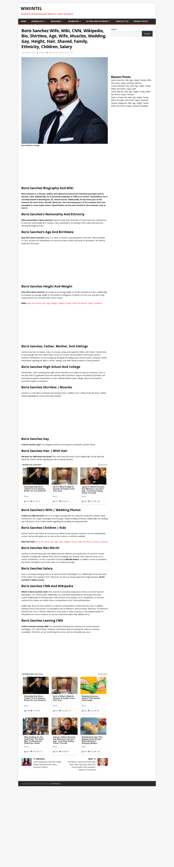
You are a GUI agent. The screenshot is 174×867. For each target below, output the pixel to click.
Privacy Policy (141, 21)
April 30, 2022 (30, 52)
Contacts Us (122, 21)
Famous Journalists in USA (59, 52)
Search (114, 29)
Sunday (42, 52)
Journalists (37, 21)
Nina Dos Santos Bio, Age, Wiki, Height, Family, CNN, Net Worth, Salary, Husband (72, 542)
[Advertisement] (64, 167)
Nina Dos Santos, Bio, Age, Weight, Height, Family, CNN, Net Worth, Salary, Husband (64, 303)
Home (23, 21)
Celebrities (73, 21)
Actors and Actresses (97, 21)
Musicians (56, 21)
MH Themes (56, 784)
